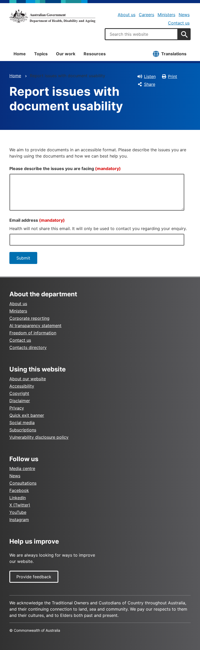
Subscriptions (22, 429)
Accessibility (21, 386)
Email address (37, 220)
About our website (27, 378)
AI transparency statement (35, 325)
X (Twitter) (19, 505)
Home (20, 53)
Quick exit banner (26, 415)
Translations (173, 53)
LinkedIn (17, 497)
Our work (65, 53)
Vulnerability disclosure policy (38, 437)
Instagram (19, 519)
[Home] (52, 16)
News (184, 14)
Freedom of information (32, 332)
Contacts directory (28, 347)
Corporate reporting (29, 318)
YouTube (17, 512)
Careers (146, 14)
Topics (41, 53)
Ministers (166, 14)
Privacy (16, 408)
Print (172, 76)
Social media (22, 422)
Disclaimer (19, 400)
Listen (150, 76)
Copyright (19, 393)
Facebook (19, 490)
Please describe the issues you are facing (65, 168)
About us (126, 14)
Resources (95, 53)
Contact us (179, 23)
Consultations (22, 483)
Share (149, 84)
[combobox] (141, 34)
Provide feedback (33, 576)
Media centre (22, 468)
